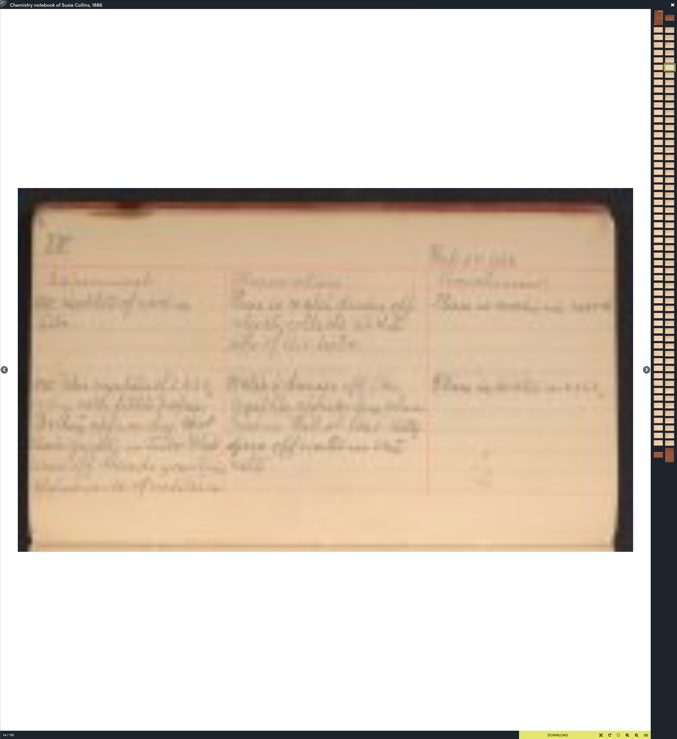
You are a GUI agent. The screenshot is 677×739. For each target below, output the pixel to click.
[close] (673, 4)
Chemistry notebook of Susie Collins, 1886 (56, 4)
